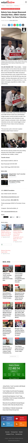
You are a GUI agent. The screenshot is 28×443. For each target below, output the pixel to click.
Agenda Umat (11, 8)
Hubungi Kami (18, 434)
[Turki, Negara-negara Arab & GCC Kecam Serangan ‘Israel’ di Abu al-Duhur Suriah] (20, 341)
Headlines (17, 8)
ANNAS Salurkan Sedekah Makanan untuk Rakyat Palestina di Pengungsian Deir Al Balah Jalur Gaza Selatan (18, 235)
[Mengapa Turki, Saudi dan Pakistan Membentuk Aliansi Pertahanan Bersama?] (20, 323)
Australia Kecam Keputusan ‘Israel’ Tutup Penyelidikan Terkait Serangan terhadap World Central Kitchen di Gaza (14, 397)
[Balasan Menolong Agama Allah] (6, 247)
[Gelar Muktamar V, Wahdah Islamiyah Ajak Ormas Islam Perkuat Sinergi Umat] (8, 305)
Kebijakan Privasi (10, 434)
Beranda (7, 432)
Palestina (4, 8)
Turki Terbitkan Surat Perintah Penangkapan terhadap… (16, 181)
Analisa (17, 320)
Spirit (16, 285)
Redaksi (21, 432)
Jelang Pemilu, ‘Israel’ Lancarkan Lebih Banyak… (17, 174)
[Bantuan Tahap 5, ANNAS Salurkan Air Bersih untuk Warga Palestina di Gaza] (6, 227)
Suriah (4, 338)
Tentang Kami (14, 432)
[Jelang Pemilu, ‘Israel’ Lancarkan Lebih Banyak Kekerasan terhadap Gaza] (4, 175)
